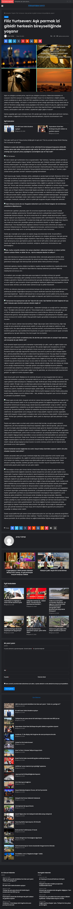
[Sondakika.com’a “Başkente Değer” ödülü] (9, 856)
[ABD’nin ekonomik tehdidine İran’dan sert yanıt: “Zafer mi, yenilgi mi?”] (9, 705)
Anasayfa (8, 13)
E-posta (6, 677)
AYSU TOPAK (10, 36)
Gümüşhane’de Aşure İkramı (24, 806)
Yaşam (13, 13)
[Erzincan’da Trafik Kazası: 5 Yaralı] (9, 832)
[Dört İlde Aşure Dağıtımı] (9, 784)
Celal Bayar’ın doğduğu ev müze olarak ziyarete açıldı (13, 601)
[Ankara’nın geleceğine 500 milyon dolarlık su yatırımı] (59, 621)
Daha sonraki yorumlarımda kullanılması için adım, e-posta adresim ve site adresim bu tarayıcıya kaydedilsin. (37, 683)
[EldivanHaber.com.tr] (36, 5)
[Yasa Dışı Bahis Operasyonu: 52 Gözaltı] (9, 824)
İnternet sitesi (42, 677)
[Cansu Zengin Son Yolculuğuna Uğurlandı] (9, 840)
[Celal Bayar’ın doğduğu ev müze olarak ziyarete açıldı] (14, 593)
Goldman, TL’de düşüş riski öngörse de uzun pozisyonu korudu (35, 734)
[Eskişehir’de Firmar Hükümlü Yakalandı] (9, 800)
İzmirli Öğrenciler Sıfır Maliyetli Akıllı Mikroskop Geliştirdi (33, 814)
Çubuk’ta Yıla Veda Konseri (24, 742)
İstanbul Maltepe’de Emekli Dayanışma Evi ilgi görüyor (13, 629)
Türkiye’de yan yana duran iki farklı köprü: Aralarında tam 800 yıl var (33, 1)
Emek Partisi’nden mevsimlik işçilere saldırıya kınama (32, 758)
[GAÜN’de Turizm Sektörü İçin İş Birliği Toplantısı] (9, 768)
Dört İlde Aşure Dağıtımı (23, 782)
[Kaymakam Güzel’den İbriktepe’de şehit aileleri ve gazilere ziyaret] (43, 128)
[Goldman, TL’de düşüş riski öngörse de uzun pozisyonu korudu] (9, 737)
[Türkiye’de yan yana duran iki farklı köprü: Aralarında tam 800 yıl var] (9, 721)
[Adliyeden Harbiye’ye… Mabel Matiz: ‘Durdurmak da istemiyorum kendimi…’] (36, 593)
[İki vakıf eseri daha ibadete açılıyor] (9, 128)
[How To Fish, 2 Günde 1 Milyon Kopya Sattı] (9, 752)
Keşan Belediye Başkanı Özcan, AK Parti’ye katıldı (31, 790)
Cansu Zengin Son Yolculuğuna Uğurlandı (28, 838)
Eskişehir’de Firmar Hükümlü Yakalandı (27, 798)
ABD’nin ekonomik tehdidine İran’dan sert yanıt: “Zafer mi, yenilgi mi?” (38, 704)
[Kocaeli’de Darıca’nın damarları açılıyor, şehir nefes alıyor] (36, 621)
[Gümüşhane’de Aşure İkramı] (9, 808)
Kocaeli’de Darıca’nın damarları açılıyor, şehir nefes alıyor (36, 630)
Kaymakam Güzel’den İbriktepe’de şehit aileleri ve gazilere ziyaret (58, 129)
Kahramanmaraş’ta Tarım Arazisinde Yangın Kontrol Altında (34, 846)
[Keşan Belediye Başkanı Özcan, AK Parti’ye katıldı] (9, 792)
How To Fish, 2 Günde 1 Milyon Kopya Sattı (28, 750)
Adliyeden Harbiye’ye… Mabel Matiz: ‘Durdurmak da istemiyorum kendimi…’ (36, 602)
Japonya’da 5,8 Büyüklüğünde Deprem (27, 774)
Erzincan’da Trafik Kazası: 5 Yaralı (26, 830)
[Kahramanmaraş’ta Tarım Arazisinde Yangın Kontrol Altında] (9, 848)
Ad (5, 670)
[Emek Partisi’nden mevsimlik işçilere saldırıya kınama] (9, 760)
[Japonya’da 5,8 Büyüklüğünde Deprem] (9, 776)
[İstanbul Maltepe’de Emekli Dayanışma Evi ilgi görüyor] (14, 621)
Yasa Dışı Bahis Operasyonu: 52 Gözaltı (28, 822)
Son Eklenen (37, 697)
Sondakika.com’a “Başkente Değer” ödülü (29, 854)
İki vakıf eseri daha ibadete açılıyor (26, 710)
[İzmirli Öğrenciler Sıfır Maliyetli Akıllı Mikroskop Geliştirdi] (9, 816)
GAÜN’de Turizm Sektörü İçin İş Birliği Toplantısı (30, 766)
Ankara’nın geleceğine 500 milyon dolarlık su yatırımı (57, 629)
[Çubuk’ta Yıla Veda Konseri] (9, 744)
